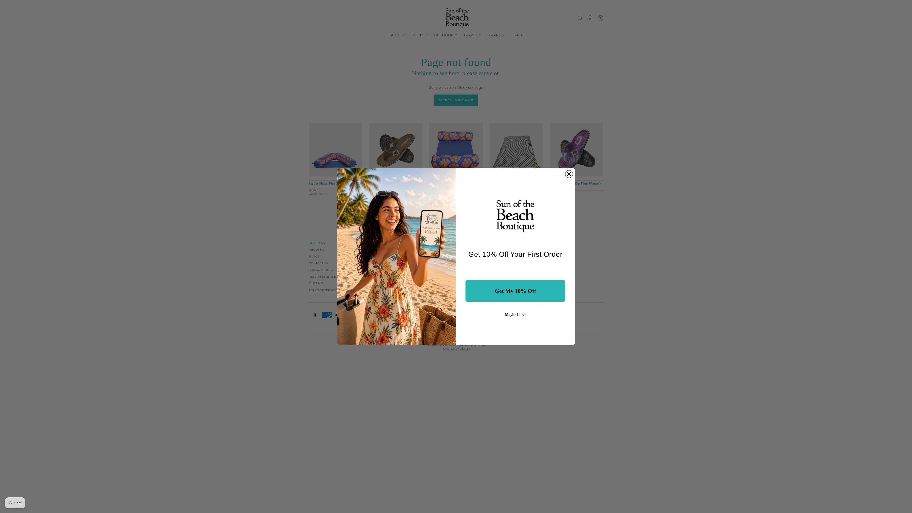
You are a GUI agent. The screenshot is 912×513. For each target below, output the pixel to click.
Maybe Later (515, 315)
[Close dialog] (569, 174)
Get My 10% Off (515, 291)
